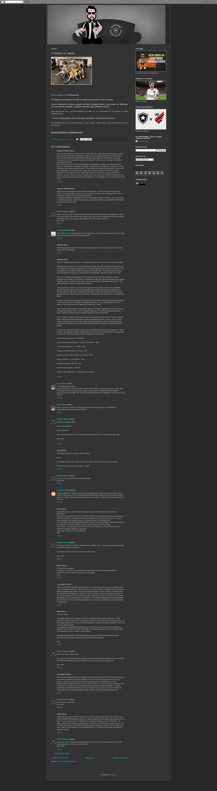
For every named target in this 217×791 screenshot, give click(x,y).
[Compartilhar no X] (86, 139)
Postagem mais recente (60, 758)
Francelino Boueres (64, 490)
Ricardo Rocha (62, 384)
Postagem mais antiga (119, 758)
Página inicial (90, 758)
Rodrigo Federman (63, 211)
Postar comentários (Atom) (66, 761)
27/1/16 (59, 182)
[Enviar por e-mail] (81, 139)
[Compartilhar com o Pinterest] (91, 139)
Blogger (113, 775)
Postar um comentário (61, 753)
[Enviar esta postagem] (77, 139)
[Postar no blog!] (83, 139)
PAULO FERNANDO (64, 230)
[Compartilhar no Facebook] (88, 139)
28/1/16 (59, 693)
